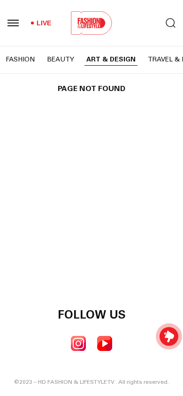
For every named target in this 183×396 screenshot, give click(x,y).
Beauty (60, 60)
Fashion (20, 60)
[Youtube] (104, 343)
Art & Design (111, 60)
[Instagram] (78, 343)
